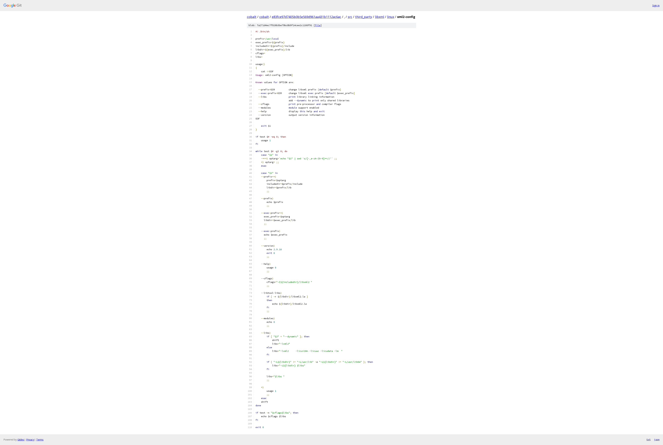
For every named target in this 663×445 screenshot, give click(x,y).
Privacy (30, 439)
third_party (363, 17)
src (350, 17)
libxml (379, 17)
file (317, 25)
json (657, 439)
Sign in (656, 5)
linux (390, 17)
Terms (40, 439)
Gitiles (20, 439)
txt (648, 439)
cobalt (251, 17)
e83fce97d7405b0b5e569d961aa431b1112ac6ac (306, 17)
